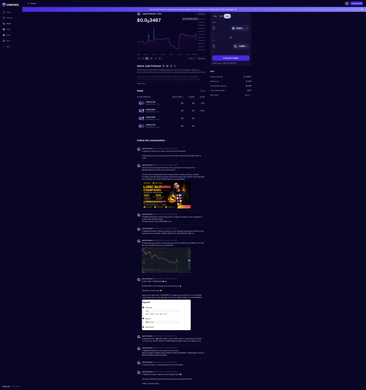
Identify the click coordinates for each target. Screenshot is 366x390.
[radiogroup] (149, 58)
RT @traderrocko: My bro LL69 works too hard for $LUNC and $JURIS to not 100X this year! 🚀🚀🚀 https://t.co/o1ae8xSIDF (173, 244)
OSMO (153, 110)
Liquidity (191, 97)
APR (203, 97)
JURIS (148, 102)
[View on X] (171, 66)
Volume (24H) (177, 97)
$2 (193, 103)
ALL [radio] (160, 58)
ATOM (153, 102)
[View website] (163, 66)
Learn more (230, 9)
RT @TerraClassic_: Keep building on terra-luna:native (162, 365)
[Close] (362, 9)
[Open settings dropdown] (347, 3)
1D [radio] (143, 58)
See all (202, 91)
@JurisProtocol (158, 148)
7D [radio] (147, 58)
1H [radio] (139, 58)
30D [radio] (151, 58)
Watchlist (202, 14)
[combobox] (192, 58)
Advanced (201, 58)
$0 (182, 103)
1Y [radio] (155, 58)
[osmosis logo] (10, 4)
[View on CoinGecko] (167, 66)
